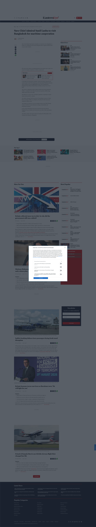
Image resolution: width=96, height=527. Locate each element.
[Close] (65, 248)
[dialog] (48, 263)
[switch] (60, 263)
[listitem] (48, 261)
